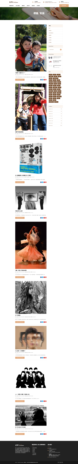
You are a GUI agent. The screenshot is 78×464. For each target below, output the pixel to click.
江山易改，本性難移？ (20, 351)
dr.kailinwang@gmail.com (48, 1)
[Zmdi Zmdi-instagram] (62, 462)
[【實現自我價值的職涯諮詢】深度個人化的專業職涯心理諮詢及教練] (13, 2)
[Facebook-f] (58, 462)
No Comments (31, 74)
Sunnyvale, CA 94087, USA (65, 2)
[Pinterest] (44, 79)
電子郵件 (50, 448)
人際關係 (51, 76)
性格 (55, 83)
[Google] (60, 462)
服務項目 (23, 5)
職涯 (50, 94)
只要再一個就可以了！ (20, 73)
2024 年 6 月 (55, 111)
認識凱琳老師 (11, 5)
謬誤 (58, 98)
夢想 (59, 76)
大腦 (50, 78)
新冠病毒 (55, 87)
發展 (54, 92)
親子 (55, 96)
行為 (51, 96)
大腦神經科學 (55, 78)
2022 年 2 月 (55, 113)
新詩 (59, 87)
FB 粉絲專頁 (50, 450)
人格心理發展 (18, 5)
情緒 (59, 83)
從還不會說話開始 (19, 132)
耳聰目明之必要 (18, 211)
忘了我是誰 (17, 315)
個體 (55, 76)
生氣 (50, 92)
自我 (55, 94)
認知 (54, 98)
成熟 (55, 85)
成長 (59, 85)
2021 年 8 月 (55, 125)
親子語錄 (27, 74)
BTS (50, 74)
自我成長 (27, 352)
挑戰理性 (27, 212)
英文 (59, 94)
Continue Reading (20, 79)
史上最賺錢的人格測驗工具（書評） (23, 175)
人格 (58, 74)
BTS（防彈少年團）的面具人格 (22, 394)
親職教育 (59, 96)
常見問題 (38, 5)
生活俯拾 (50, 37)
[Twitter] (42, 79)
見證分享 (28, 5)
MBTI (49, 28)
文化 (50, 87)
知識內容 (33, 5)
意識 (51, 85)
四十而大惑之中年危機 (20, 427)
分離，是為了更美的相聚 (21, 270)
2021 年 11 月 (55, 120)
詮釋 (50, 98)
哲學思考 (50, 30)
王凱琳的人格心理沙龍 (37, 2)
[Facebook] (41, 79)
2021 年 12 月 (55, 118)
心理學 (51, 83)
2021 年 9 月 (55, 123)
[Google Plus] (46, 79)
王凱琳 (17, 74)
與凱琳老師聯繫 (64, 5)
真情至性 (58, 92)
